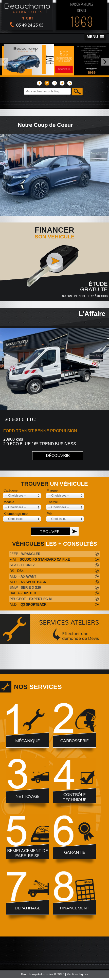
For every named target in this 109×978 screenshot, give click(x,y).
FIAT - (40, 559)
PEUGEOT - (31, 599)
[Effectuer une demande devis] (54, 638)
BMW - (25, 587)
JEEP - (25, 554)
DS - (17, 571)
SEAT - (22, 565)
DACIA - (23, 593)
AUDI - (23, 576)
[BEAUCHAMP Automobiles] (54, 31)
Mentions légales (77, 974)
